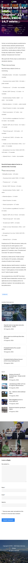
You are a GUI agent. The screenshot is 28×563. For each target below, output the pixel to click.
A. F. (4, 25)
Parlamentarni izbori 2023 (14, 27)
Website (4, 502)
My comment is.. (6, 464)
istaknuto (4, 294)
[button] (2, 1)
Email (3, 495)
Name (3, 487)
